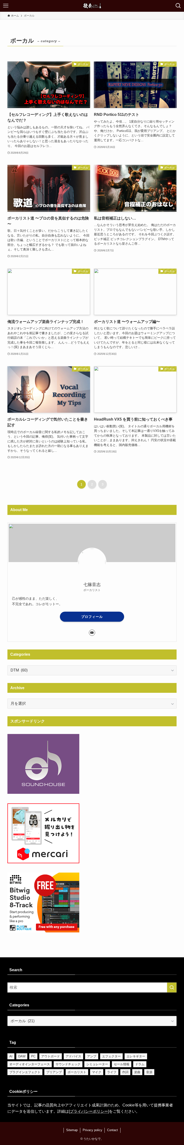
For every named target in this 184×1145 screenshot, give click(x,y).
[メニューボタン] (6, 5)
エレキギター (135, 1056)
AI (10, 1056)
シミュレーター (97, 1064)
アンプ (91, 1056)
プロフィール (92, 617)
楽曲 (137, 1072)
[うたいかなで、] (92, 5)
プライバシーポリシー (89, 1111)
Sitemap (72, 1130)
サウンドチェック (68, 1064)
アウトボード (50, 1056)
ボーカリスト (77, 1072)
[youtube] (92, 633)
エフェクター (111, 1056)
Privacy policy (92, 1130)
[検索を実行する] (172, 987)
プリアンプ (54, 1072)
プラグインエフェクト (24, 1072)
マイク (96, 1072)
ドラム (139, 1064)
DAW (21, 1056)
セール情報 (121, 1064)
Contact (112, 1130)
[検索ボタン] (178, 5)
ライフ (111, 1072)
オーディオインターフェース (29, 1064)
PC (33, 1056)
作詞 (125, 1072)
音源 (149, 1072)
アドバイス (73, 1056)
